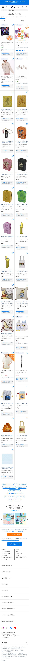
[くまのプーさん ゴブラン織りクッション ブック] (7, 325)
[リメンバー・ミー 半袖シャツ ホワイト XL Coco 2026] (7, 361)
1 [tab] (14, 4)
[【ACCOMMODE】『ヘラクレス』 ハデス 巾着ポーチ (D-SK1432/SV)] (7, 395)
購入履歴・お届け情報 (7, 596)
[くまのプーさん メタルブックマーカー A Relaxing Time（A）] (7, 261)
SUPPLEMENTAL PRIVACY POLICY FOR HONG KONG (13, 656)
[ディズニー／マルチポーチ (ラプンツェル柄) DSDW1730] (7, 228)
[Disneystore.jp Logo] (14, 7)
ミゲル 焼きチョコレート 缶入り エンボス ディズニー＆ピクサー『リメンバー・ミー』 (7, 43)
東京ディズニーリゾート (21, 557)
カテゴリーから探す (6, 551)
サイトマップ (4, 559)
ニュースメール (5, 637)
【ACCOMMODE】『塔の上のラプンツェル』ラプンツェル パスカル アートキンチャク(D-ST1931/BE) (7, 439)
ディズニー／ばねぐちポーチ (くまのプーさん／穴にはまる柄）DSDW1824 (22, 113)
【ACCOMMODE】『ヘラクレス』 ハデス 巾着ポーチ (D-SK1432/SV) (7, 408)
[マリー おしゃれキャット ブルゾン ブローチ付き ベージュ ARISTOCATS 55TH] (7, 67)
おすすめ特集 (4, 555)
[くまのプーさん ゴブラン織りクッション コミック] (7, 293)
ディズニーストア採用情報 (8, 615)
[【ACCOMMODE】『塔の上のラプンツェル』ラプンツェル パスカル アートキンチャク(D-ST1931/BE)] (7, 427)
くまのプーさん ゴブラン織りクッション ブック (7, 337)
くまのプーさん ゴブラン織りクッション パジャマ (22, 306)
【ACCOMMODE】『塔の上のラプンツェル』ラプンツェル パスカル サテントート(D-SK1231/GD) (22, 439)
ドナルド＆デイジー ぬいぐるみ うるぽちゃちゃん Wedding (22, 337)
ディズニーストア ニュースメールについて (13, 531)
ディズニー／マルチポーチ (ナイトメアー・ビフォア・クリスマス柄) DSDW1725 (21, 177)
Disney (17, 549)
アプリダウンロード (14, 544)
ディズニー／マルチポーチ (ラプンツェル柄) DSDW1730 (6, 240)
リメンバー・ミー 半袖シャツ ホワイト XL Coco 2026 (7, 371)
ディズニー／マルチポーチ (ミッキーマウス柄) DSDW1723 (21, 145)
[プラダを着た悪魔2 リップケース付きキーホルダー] (7, 133)
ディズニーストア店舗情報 (8, 608)
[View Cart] (26, 7)
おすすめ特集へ (14, 510)
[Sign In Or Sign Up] (6, 7)
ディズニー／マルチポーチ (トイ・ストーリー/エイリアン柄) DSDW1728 (21, 209)
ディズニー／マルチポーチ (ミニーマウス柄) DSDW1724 (6, 177)
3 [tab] (16, 4)
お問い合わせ (5, 590)
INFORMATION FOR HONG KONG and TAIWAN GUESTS (14, 654)
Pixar (17, 551)
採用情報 (21, 653)
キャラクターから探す (6, 553)
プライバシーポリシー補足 (7, 650)
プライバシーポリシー (15, 648)
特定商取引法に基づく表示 (8, 634)
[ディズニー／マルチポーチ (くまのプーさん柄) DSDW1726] (7, 196)
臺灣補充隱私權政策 (6, 658)
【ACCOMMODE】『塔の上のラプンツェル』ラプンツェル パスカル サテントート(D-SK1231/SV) (22, 274)
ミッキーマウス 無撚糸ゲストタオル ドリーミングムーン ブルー (7, 471)
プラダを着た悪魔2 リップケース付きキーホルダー (7, 145)
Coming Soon (19, 553)
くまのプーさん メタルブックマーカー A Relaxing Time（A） (7, 274)
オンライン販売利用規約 (7, 632)
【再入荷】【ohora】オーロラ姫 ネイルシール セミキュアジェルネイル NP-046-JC (21, 77)
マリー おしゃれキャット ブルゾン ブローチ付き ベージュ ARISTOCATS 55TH (7, 77)
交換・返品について (6, 578)
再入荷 (17, 555)
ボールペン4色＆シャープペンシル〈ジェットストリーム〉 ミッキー (21, 371)
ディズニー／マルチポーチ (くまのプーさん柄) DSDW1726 (6, 209)
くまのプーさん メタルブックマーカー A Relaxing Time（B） (22, 240)
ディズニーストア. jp (20, 53)
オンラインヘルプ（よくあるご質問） (17, 647)
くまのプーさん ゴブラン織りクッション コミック (7, 306)
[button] (1, 519)
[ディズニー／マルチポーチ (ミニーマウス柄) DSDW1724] (7, 164)
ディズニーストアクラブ (7, 602)
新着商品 (3, 549)
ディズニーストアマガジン (7, 557)
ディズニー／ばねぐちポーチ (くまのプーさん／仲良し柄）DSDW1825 (7, 113)
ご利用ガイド (5, 584)
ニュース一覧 (4, 647)
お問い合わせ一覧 (5, 648)
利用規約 (16, 650)
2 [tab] (15, 4)
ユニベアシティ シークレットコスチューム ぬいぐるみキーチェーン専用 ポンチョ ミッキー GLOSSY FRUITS (22, 43)
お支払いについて (6, 571)
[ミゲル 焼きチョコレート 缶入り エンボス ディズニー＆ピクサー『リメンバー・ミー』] (7, 33)
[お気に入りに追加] (13, 25)
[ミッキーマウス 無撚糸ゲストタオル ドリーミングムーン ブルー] (7, 459)
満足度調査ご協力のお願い (8, 621)
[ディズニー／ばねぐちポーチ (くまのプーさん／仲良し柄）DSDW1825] (7, 101)
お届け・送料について (7, 565)
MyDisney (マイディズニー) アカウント (11, 635)
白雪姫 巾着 (18, 407)
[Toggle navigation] (3, 7)
